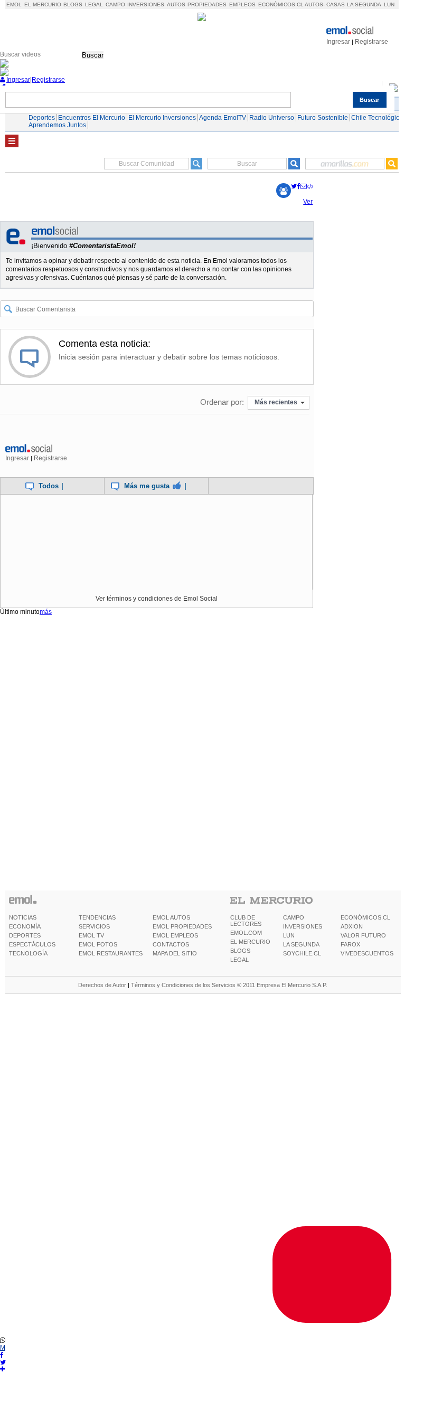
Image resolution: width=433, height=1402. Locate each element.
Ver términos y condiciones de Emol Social (157, 598)
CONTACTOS (171, 944)
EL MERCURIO (250, 942)
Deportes (42, 117)
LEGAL (239, 959)
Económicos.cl (281, 4)
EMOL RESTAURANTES (111, 953)
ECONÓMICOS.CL (365, 917)
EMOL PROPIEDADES (182, 926)
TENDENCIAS (97, 917)
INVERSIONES (302, 926)
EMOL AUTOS (171, 917)
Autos (176, 4)
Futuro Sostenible (322, 117)
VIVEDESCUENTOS (367, 953)
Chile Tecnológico (377, 117)
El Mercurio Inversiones (162, 117)
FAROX (350, 944)
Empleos (242, 4)
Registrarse (371, 41)
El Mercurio (42, 4)
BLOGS (240, 951)
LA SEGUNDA (301, 944)
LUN (289, 935)
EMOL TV (91, 935)
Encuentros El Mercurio (91, 117)
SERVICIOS (94, 926)
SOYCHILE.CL (302, 953)
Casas (335, 4)
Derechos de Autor (102, 985)
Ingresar (338, 41)
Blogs (72, 4)
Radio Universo (271, 117)
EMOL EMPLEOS (175, 935)
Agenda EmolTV (222, 117)
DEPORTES (25, 935)
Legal (94, 4)
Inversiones (145, 4)
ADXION (352, 926)
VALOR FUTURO (363, 935)
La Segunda (364, 4)
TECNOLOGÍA (28, 953)
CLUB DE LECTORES (245, 920)
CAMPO (293, 917)
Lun (389, 4)
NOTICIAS (22, 917)
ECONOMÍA (25, 926)
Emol (14, 4)
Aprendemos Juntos (57, 125)
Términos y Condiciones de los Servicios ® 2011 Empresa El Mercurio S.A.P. (229, 985)
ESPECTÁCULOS (32, 944)
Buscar (92, 55)
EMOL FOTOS (98, 944)
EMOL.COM (246, 933)
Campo (115, 4)
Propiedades (207, 4)
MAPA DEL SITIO (175, 953)
